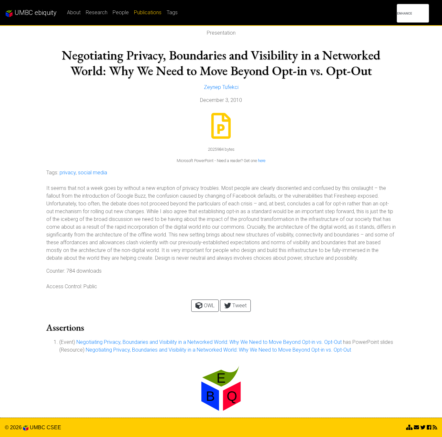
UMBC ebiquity (35, 12)
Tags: (52, 172)
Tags (172, 12)
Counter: (55, 271)
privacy (68, 172)
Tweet (239, 305)
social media (92, 172)
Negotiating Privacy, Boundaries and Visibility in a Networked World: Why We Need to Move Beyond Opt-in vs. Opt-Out (209, 342)
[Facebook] (429, 427)
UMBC (37, 427)
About (74, 12)
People (121, 12)
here (261, 160)
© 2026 (14, 427)
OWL (209, 305)
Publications (147, 12)
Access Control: (64, 286)
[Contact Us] (409, 427)
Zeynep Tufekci (221, 87)
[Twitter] (422, 427)
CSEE (54, 427)
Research (96, 12)
